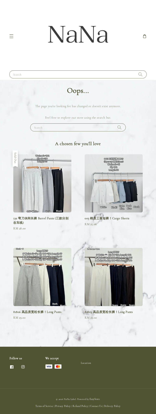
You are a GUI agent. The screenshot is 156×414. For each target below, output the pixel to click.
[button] (11, 36)
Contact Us (96, 406)
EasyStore (95, 399)
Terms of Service (44, 406)
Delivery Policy (112, 406)
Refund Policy (80, 406)
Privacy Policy (63, 406)
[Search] (140, 74)
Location (86, 363)
